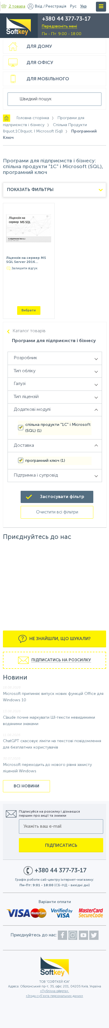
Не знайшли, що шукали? (59, 639)
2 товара (17, 6)
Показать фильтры (30, 190)
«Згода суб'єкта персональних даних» (54, 996)
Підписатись (61, 845)
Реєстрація (56, 6)
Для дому (39, 46)
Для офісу (39, 63)
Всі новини (26, 786)
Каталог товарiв (29, 331)
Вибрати (29, 310)
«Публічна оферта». (54, 991)
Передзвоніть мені (59, 26)
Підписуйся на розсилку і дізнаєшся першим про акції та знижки (49, 814)
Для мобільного (47, 79)
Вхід (38, 6)
